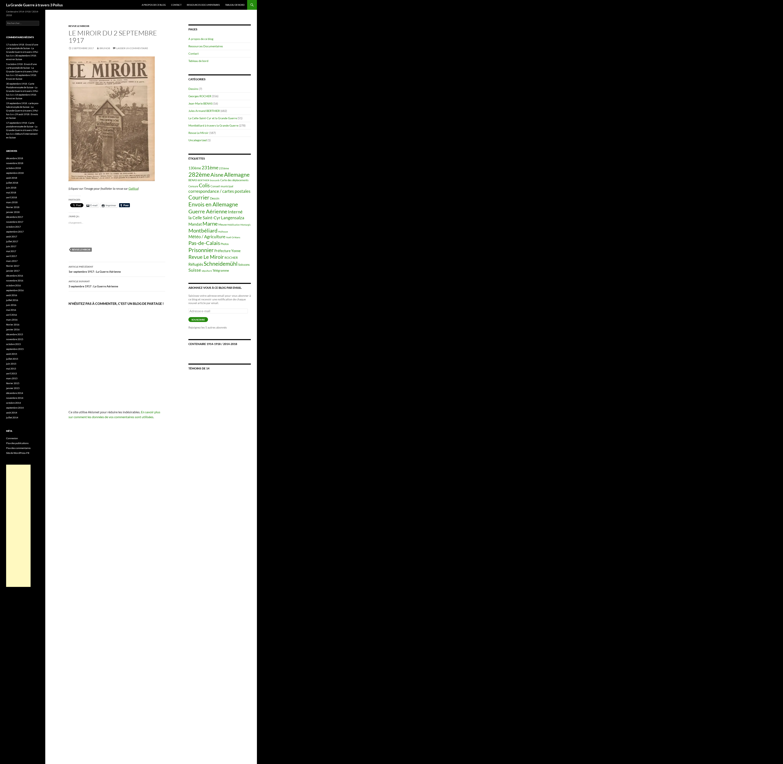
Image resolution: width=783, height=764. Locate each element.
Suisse (194, 270)
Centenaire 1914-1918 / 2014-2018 (212, 344)
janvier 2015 (13, 388)
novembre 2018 (14, 163)
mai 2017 (11, 251)
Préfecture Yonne (227, 251)
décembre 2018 (14, 158)
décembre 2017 (14, 216)
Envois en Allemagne (213, 204)
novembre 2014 (14, 397)
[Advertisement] (18, 526)
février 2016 (12, 324)
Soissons (244, 264)
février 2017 (12, 265)
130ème (194, 168)
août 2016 (11, 295)
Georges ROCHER (199, 96)
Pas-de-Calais (204, 243)
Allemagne (237, 174)
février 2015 (12, 383)
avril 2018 (11, 197)
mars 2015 (12, 378)
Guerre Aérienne (207, 211)
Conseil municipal (221, 186)
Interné (235, 211)
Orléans (236, 237)
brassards (215, 180)
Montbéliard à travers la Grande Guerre (213, 125)
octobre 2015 (13, 344)
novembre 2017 (14, 221)
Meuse (222, 224)
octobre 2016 (13, 285)
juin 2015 (11, 363)
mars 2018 (12, 202)
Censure (193, 186)
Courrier (198, 197)
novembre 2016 (14, 280)
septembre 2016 (15, 290)
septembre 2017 (15, 231)
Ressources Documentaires (203, 4)
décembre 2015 (14, 334)
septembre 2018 (15, 172)
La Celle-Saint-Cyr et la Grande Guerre (212, 118)
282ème (199, 174)
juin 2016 (11, 304)
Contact (176, 4)
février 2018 (12, 207)
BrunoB (105, 48)
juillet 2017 (12, 241)
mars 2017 (12, 260)
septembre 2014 (15, 407)
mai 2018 (11, 192)
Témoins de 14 (198, 368)
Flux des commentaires (18, 448)
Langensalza (232, 217)
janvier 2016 (13, 329)
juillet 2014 (12, 417)
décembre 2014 (14, 393)
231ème (210, 167)
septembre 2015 (15, 349)
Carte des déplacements (234, 180)
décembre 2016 (14, 275)
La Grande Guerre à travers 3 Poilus (34, 5)
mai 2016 (11, 309)
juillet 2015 (12, 358)
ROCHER (231, 257)
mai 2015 (11, 368)
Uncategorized (197, 140)
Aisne (216, 175)
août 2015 (11, 353)
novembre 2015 (14, 339)
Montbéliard (203, 230)
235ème (224, 168)
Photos (225, 244)
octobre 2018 (13, 168)
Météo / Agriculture (206, 236)
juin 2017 (11, 246)
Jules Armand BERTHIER (204, 110)
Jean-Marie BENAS (200, 103)
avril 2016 (11, 314)
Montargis (245, 224)
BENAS (192, 180)
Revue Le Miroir (79, 26)
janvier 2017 (13, 270)
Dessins (193, 88)
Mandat (195, 224)
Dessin (214, 198)
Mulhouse (223, 231)
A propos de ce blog (154, 4)
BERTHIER (203, 180)
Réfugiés (195, 264)
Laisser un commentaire (132, 48)
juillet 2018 (12, 182)
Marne (210, 223)
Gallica (133, 188)
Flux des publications (17, 443)
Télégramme (220, 270)
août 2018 (11, 177)
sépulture (207, 270)
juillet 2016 (12, 300)
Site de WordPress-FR (17, 452)
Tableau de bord (234, 4)
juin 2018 (11, 187)
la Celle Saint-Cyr (204, 217)
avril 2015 (11, 373)
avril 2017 (11, 256)
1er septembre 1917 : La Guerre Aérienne (95, 269)
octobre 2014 (13, 402)
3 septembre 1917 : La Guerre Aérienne (93, 284)
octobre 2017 (13, 226)
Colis (204, 185)
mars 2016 (12, 319)
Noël (228, 237)
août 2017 (11, 236)
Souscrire (198, 319)
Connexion (12, 438)
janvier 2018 (13, 212)
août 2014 (11, 412)
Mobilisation (233, 224)
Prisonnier (201, 250)
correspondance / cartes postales (219, 191)
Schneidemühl (221, 263)
